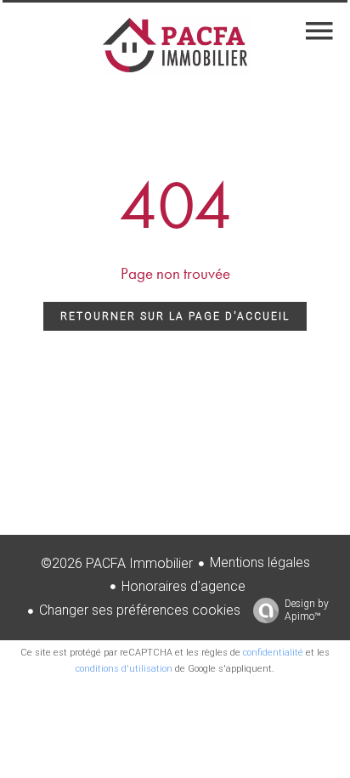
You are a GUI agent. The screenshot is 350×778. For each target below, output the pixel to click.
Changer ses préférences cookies (139, 610)
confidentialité (273, 652)
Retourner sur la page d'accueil (175, 316)
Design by (307, 610)
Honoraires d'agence (183, 586)
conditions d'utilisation (124, 668)
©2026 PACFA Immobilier (117, 563)
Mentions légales (260, 562)
